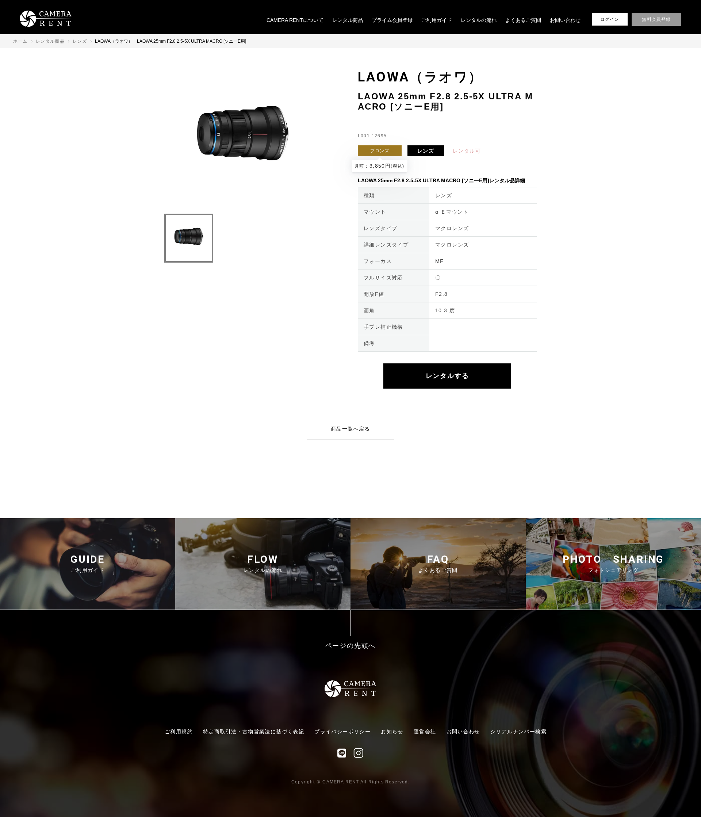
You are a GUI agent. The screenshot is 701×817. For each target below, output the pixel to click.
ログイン (610, 19)
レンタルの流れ (479, 20)
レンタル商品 (347, 20)
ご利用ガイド (436, 20)
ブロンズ (380, 150)
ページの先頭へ (350, 646)
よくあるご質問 (523, 20)
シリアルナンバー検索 (518, 731)
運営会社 (425, 731)
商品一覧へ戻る (350, 429)
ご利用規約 (179, 731)
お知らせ (392, 731)
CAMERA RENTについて (295, 20)
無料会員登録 (656, 19)
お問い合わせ (565, 20)
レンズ (425, 151)
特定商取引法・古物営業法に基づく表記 (253, 731)
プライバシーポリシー (342, 731)
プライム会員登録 (392, 20)
